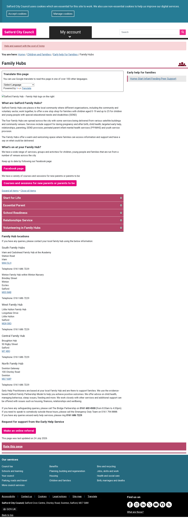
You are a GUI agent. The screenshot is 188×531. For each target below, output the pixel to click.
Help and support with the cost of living (24, 46)
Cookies (42, 496)
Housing (53, 475)
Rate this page (12, 446)
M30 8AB (6, 292)
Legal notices (60, 496)
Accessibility (8, 496)
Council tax (7, 466)
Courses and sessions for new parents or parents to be (39, 183)
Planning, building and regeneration (67, 471)
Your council (8, 475)
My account (70, 32)
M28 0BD (6, 323)
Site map (77, 496)
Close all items (28, 190)
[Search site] (183, 32)
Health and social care (108, 475)
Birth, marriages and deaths (111, 480)
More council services (13, 485)
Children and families (39, 54)
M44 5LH (6, 263)
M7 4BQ (6, 351)
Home (21, 54)
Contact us (26, 496)
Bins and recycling (106, 466)
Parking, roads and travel (14, 480)
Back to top (7, 515)
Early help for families (65, 54)
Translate (26, 88)
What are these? (135, 512)
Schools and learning (12, 471)
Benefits (53, 466)
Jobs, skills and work (108, 471)
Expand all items (10, 190)
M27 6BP (6, 379)
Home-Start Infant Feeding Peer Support (153, 78)
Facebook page (14, 168)
